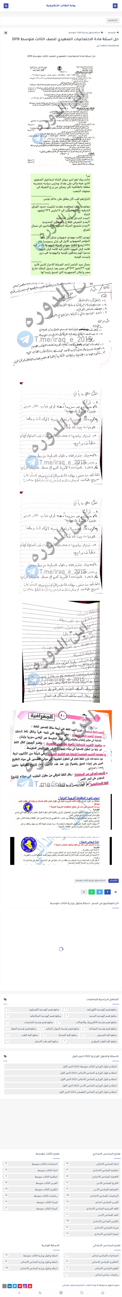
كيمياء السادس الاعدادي (92, 1233)
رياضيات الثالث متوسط (31, 1195)
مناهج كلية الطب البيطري (90, 1041)
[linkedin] (9, 1286)
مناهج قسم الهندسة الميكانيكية (34, 1015)
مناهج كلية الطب (22, 1034)
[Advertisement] (61, 1125)
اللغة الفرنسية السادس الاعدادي (93, 1208)
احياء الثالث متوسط (31, 1170)
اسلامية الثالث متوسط (32, 1176)
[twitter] (15, 1286)
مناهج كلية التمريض (100, 1034)
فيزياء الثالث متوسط (31, 1202)
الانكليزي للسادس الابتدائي (92, 1261)
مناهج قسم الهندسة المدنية (92, 1015)
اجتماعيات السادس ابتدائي (93, 1255)
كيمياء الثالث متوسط (31, 1208)
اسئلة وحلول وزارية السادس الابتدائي (31, 1261)
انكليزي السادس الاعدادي (92, 1221)
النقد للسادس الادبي (93, 1214)
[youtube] (30, 1286)
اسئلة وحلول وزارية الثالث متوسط (84, 33)
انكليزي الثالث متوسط (31, 1189)
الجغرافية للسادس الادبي (92, 1189)
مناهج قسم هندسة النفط (21, 1028)
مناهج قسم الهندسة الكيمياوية (33, 1009)
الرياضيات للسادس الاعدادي (92, 1195)
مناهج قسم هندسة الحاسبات (30, 1022)
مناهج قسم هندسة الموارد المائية (60, 1028)
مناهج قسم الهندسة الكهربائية (91, 1009)
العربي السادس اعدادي (92, 1202)
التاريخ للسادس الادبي (92, 1183)
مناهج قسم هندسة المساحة (101, 1028)
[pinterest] (20, 1286)
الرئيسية (112, 33)
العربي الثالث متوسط (31, 1183)
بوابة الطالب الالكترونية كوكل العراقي (79, 1285)
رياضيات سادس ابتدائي (93, 1274)
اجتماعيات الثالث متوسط (31, 1163)
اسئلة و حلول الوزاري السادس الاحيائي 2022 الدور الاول (89, 1079)
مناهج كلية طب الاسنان (32, 1041)
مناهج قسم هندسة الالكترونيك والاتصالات (88, 1022)
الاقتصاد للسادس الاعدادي (92, 1176)
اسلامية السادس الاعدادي (92, 1170)
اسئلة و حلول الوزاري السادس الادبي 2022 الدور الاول (89, 1085)
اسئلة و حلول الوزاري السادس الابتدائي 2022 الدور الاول (88, 1072)
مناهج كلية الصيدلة (60, 1034)
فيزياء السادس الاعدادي (92, 1227)
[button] (107, 892)
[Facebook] (4, 1286)
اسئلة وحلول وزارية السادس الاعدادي (31, 1268)
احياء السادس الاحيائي (92, 1163)
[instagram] (25, 1286)
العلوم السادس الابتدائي (93, 1268)
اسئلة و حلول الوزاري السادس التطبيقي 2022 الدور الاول (88, 1091)
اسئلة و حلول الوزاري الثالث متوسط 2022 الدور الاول (90, 1066)
